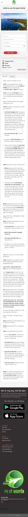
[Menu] (2, 2)
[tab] (5, 76)
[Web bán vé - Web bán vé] (14, 2)
